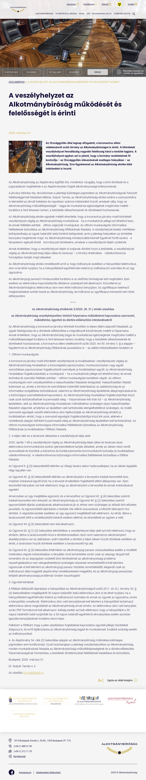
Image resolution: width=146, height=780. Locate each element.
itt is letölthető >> (33, 672)
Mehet (98, 72)
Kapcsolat (71, 4)
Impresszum (25, 772)
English (131, 4)
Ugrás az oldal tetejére (120, 680)
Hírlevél (105, 4)
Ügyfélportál (89, 4)
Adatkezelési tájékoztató (48, 772)
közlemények (17, 82)
